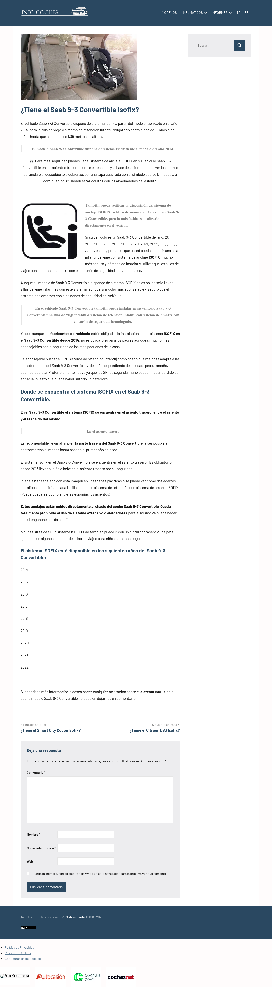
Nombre (33, 834)
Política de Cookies (18, 953)
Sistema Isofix (76, 917)
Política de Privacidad (19, 947)
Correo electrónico (41, 848)
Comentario (36, 772)
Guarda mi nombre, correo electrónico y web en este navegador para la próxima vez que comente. (99, 873)
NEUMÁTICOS (193, 12)
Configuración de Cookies (23, 958)
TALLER (242, 12)
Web (30, 861)
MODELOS (169, 12)
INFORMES (219, 12)
